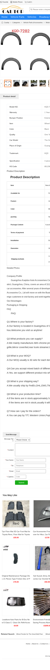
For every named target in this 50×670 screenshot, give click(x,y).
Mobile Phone (18, 2)
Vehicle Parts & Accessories (33, 22)
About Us (35, 644)
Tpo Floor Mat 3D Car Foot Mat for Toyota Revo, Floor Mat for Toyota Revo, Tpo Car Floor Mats (16, 534)
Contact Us (44, 644)
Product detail (9, 96)
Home (28, 644)
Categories (16, 22)
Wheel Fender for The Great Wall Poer (29, 634)
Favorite (5, 2)
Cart (28, 2)
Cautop (6, 22)
